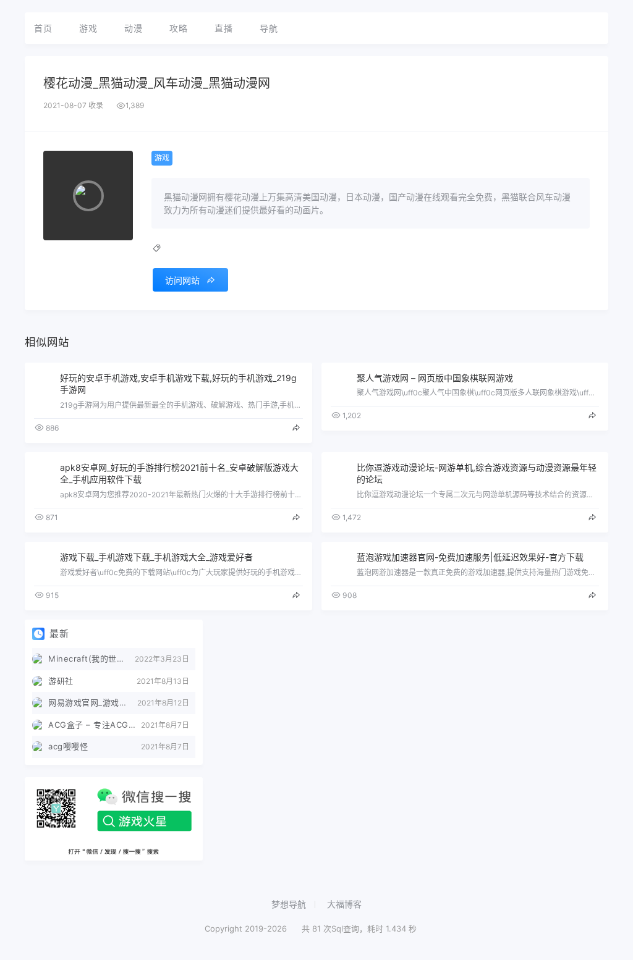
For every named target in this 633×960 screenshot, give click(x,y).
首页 (43, 28)
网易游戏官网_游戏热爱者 (92, 702)
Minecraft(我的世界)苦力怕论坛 (91, 658)
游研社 (61, 681)
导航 (269, 28)
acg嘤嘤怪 (68, 746)
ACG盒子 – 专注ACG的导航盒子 (94, 725)
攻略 (178, 28)
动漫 (133, 28)
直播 (223, 28)
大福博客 (344, 904)
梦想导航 (288, 904)
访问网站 (182, 280)
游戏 (88, 28)
